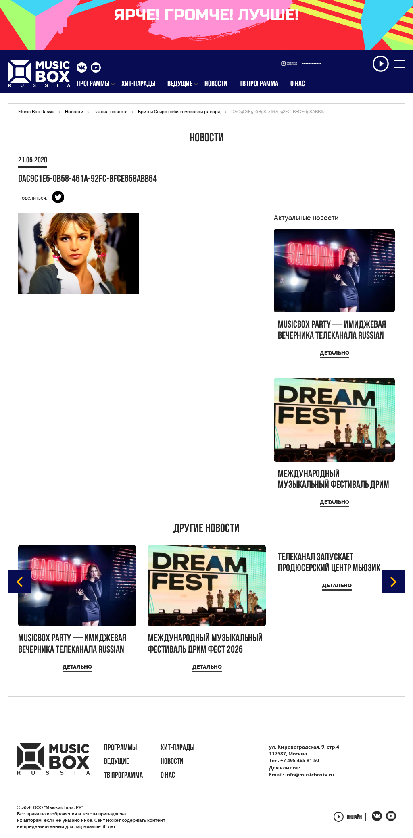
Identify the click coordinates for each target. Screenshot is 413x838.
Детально (334, 353)
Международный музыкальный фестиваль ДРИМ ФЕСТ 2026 (333, 480)
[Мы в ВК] (82, 68)
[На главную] (39, 76)
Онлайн (354, 818)
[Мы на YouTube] (96, 68)
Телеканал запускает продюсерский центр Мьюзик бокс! (329, 563)
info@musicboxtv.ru (309, 774)
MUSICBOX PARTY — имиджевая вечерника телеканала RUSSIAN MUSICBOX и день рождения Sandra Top (332, 330)
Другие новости (206, 529)
